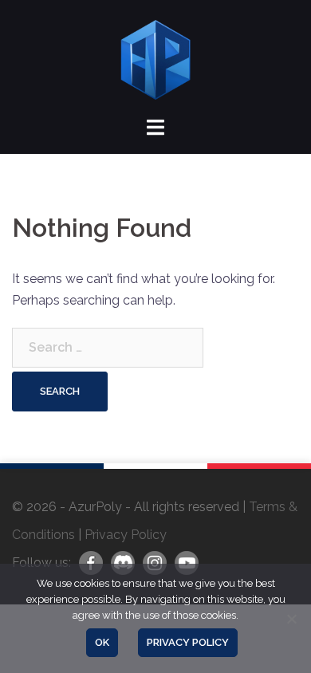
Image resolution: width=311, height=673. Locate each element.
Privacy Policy (126, 534)
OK (102, 642)
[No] (291, 619)
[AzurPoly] (155, 58)
